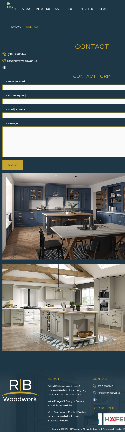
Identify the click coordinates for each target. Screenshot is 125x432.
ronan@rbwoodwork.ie (22, 60)
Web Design (108, 429)
